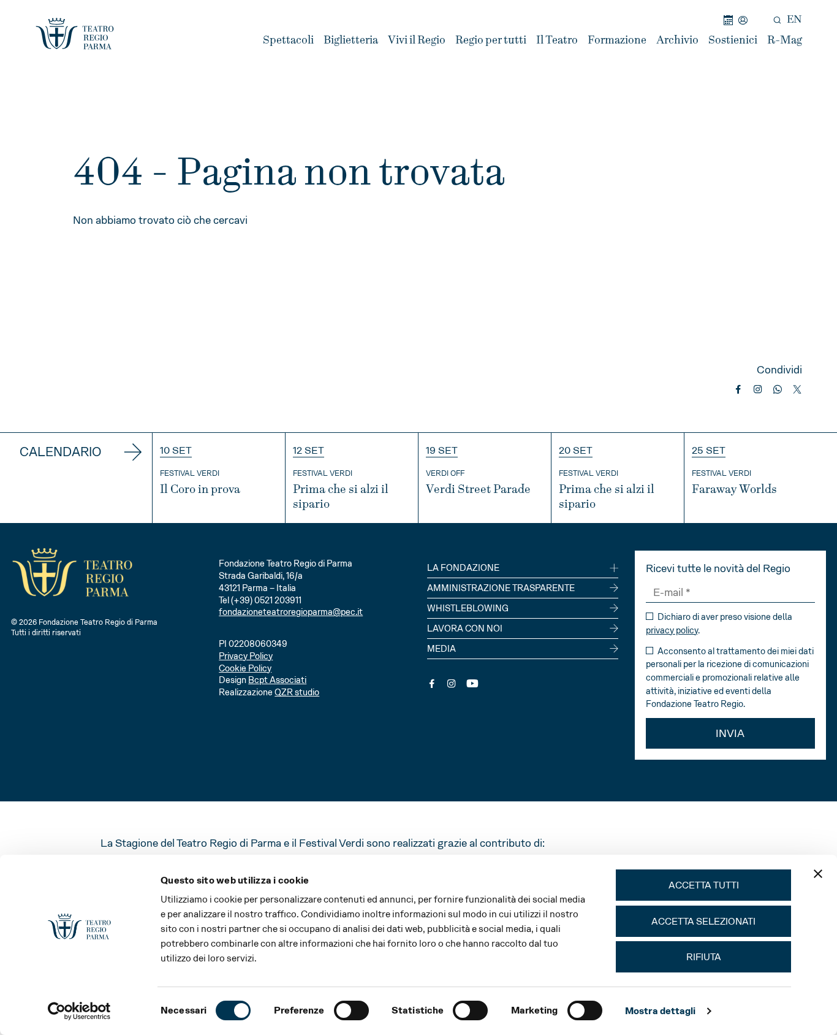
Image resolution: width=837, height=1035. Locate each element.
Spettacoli (288, 40)
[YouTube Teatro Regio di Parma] (472, 684)
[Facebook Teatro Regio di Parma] (432, 684)
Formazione (617, 40)
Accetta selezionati (703, 921)
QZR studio (297, 692)
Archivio (677, 40)
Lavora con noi (464, 628)
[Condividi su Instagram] (758, 389)
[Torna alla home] (75, 33)
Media (441, 648)
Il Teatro (557, 40)
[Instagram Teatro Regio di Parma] (451, 684)
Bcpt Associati (277, 680)
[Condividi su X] (797, 389)
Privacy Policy (246, 656)
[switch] (351, 1010)
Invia (730, 733)
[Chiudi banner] (818, 873)
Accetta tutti (703, 885)
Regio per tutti (490, 40)
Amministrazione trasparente (501, 588)
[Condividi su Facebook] (738, 389)
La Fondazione (463, 567)
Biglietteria (351, 40)
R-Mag (784, 40)
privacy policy (672, 630)
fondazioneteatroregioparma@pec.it (291, 611)
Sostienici (732, 40)
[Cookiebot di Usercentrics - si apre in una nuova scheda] (79, 1011)
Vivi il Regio (416, 40)
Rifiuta (703, 957)
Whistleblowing (468, 608)
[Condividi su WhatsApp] (777, 389)
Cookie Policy (245, 668)
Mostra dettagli (660, 1011)
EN (794, 20)
